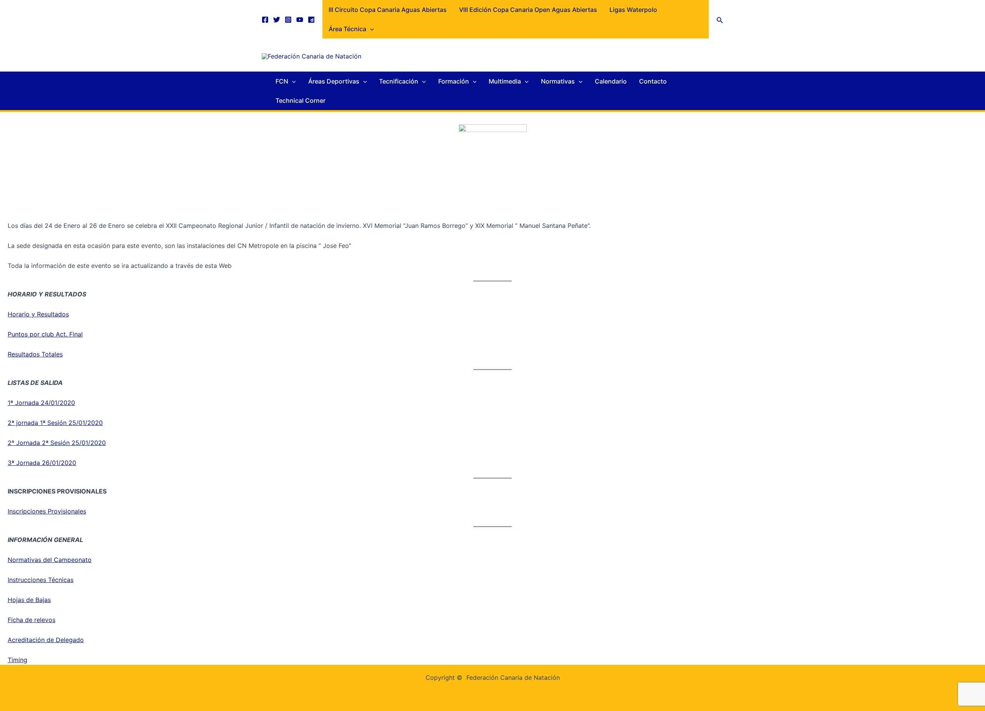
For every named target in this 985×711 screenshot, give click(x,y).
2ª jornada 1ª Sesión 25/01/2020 (55, 423)
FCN (281, 81)
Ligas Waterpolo (633, 9)
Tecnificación (398, 81)
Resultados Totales (35, 354)
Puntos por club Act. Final (45, 334)
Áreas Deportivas (333, 81)
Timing (17, 660)
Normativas (558, 81)
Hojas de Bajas (29, 600)
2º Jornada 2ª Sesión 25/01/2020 (57, 443)
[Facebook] (265, 19)
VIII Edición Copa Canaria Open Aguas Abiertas (528, 9)
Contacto (653, 81)
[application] (370, 28)
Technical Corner (300, 100)
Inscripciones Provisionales (47, 511)
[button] (719, 19)
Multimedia (505, 81)
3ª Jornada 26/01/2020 (42, 463)
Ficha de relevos (31, 620)
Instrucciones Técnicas (40, 580)
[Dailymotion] (311, 19)
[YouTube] (299, 19)
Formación (453, 81)
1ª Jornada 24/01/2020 (41, 403)
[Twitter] (276, 19)
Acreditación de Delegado (46, 640)
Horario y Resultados (38, 314)
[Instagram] (288, 19)
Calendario (611, 81)
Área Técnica (347, 29)
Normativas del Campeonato (50, 560)
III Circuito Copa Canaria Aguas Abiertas (388, 9)
